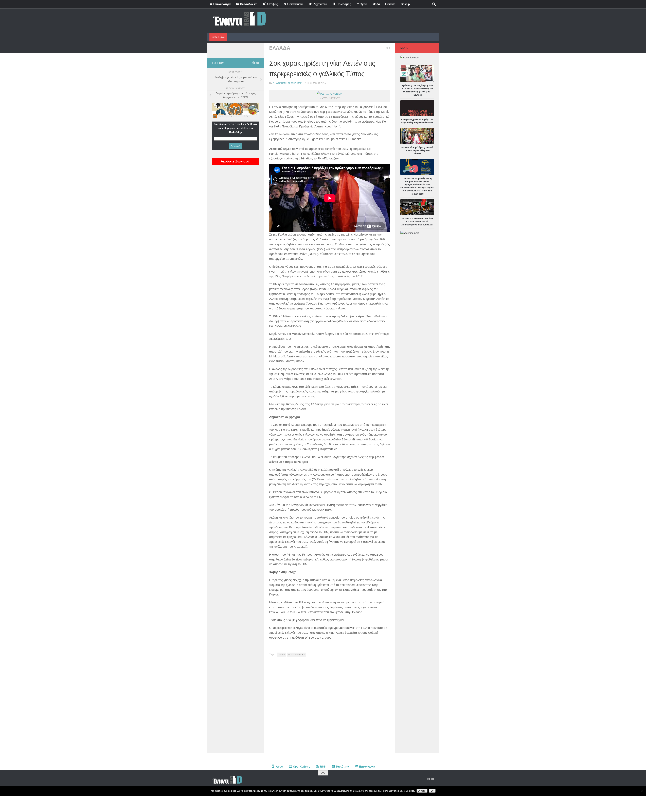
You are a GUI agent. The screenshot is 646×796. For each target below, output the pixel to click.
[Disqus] (329, 706)
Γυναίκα (390, 4)
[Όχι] (641, 791)
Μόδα (376, 4)
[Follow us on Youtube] (257, 62)
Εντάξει (422, 790)
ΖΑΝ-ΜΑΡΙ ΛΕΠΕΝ (296, 654)
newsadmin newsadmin (287, 83)
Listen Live (218, 37)
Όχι (432, 790)
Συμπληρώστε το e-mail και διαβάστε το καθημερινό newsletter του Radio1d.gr (235, 128)
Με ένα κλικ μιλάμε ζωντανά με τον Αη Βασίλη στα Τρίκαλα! (417, 150)
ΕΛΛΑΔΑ (279, 48)
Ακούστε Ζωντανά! (235, 161)
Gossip (405, 4)
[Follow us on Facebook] (253, 62)
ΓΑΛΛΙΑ (281, 654)
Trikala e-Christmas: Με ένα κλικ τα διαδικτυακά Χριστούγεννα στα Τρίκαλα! (417, 221)
